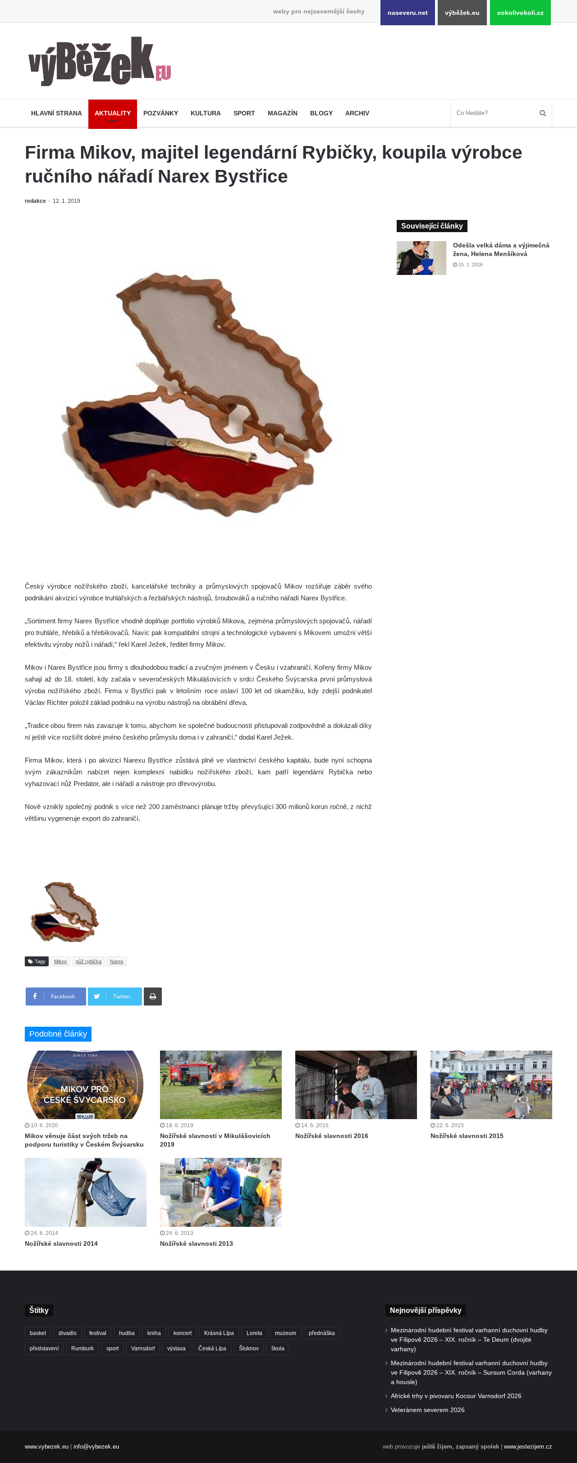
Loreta (254, 1333)
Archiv (357, 113)
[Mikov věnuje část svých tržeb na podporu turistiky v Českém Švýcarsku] (86, 1085)
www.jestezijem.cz (528, 1446)
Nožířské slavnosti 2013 (196, 1243)
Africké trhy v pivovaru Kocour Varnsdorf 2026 (456, 1396)
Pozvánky (160, 113)
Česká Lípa (212, 1348)
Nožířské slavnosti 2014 (61, 1243)
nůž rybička (88, 961)
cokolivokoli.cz (520, 12)
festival (97, 1333)
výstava (176, 1348)
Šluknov (249, 1348)
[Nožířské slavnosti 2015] (491, 1085)
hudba (127, 1333)
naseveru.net (408, 12)
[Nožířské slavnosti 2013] (221, 1192)
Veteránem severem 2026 (428, 1410)
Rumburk (82, 1348)
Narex (117, 961)
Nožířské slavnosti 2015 (467, 1135)
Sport (244, 113)
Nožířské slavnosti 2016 (331, 1135)
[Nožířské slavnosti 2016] (356, 1085)
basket (38, 1333)
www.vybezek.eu (47, 1446)
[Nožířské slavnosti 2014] (86, 1192)
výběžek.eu (462, 12)
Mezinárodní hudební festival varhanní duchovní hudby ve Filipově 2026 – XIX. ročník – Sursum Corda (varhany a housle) (471, 1372)
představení (44, 1348)
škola (277, 1348)
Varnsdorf (143, 1348)
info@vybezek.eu (96, 1446)
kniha (154, 1333)
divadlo (68, 1333)
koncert (183, 1333)
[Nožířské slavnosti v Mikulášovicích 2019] (221, 1085)
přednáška (322, 1333)
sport (112, 1348)
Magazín (283, 113)
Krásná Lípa (219, 1333)
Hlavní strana (56, 113)
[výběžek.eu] (103, 63)
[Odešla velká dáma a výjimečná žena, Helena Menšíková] (421, 258)
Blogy (321, 113)
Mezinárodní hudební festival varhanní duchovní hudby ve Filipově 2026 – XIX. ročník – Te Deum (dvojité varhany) (469, 1340)
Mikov (60, 961)
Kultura (206, 113)
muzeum (285, 1333)
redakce (35, 201)
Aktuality (113, 113)
